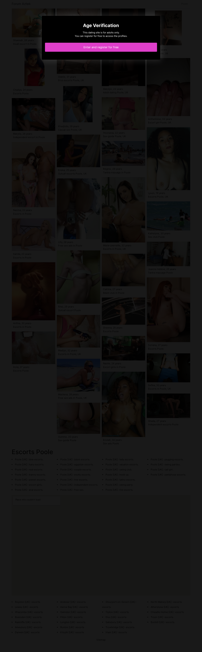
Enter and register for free (101, 47)
